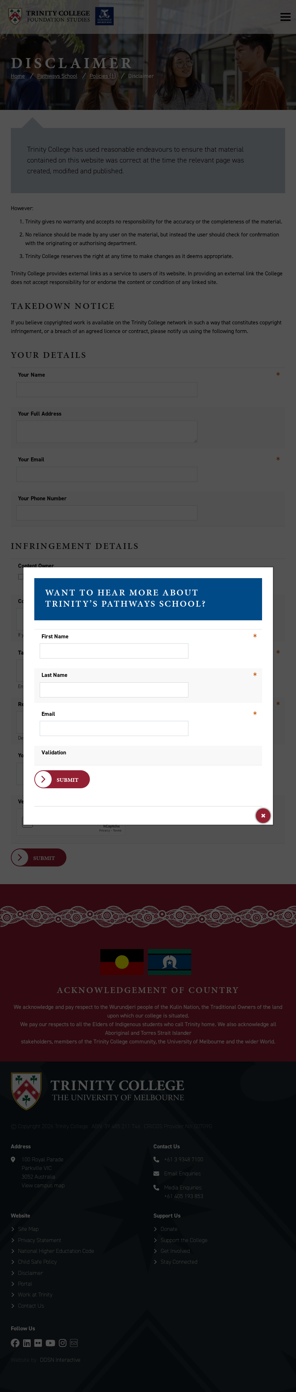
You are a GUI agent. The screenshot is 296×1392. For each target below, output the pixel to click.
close (263, 815)
